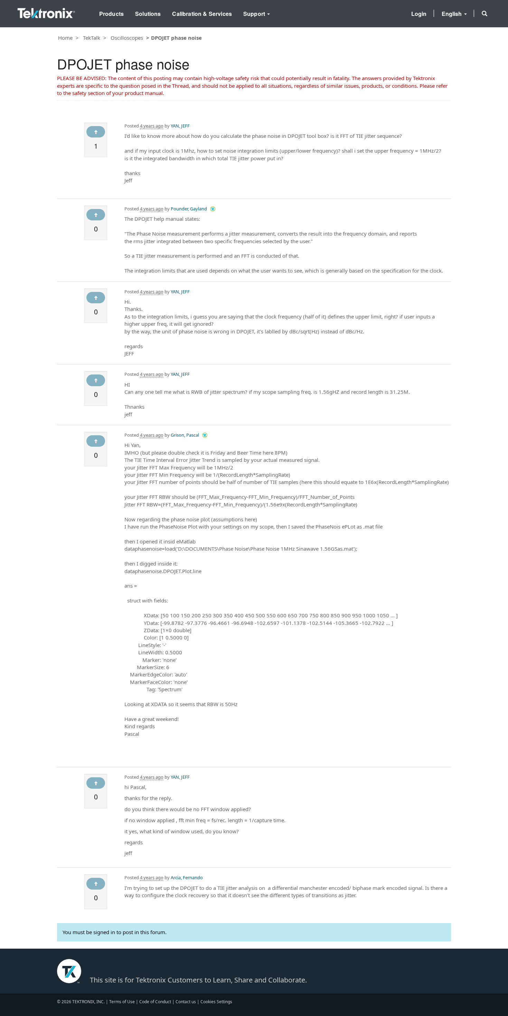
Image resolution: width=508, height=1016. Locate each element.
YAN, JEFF (180, 126)
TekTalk (91, 37)
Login (419, 14)
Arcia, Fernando (187, 877)
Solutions (148, 14)
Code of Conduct (155, 1002)
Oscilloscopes (127, 37)
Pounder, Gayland (189, 209)
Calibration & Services (202, 14)
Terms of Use (122, 1002)
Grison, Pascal (185, 435)
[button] (484, 13)
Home (65, 37)
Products (111, 14)
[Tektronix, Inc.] (46, 11)
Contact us (186, 1002)
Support (254, 14)
